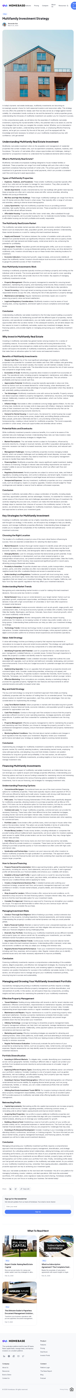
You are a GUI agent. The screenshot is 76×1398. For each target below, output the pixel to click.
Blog (41, 1374)
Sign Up (38, 1212)
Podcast (43, 1378)
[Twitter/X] (23, 1356)
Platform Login (45, 1367)
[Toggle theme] (67, 5)
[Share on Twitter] (16, 1189)
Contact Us (6, 1378)
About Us (53, 5)
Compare (45, 5)
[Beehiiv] (13, 1356)
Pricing (36, 5)
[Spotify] (9, 1356)
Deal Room (44, 1352)
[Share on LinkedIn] (10, 1189)
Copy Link (26, 1189)
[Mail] (18, 1356)
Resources (62, 5)
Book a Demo (6, 1374)
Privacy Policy (64, 1389)
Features (28, 5)
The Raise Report (46, 1371)
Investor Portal (45, 1355)
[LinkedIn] (4, 1356)
